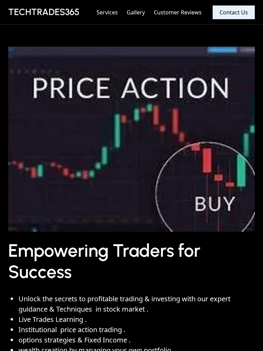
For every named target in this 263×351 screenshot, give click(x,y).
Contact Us (234, 12)
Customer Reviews (178, 12)
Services (107, 12)
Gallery (136, 12)
